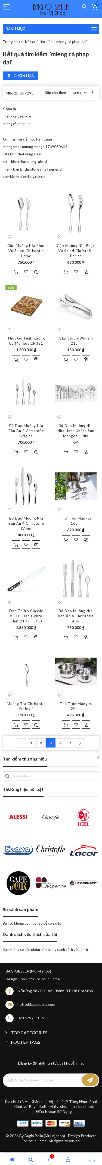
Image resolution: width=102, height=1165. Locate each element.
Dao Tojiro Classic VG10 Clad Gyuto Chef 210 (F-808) (26, 616)
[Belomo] (18, 850)
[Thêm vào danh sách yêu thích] (26, 272)
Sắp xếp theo (55, 92)
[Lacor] (84, 850)
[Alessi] (18, 817)
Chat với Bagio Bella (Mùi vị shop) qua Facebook (54, 1106)
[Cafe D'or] (18, 883)
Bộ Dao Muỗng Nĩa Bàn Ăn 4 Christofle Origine (26, 430)
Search (84, 7)
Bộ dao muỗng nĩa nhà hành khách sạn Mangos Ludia (75, 430)
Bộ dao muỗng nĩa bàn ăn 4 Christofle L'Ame (26, 523)
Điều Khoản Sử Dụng (54, 1111)
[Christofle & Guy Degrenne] (51, 850)
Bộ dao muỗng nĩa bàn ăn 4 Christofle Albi (76, 616)
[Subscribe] (90, 1080)
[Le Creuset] (84, 883)
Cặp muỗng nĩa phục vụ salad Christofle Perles (76, 250)
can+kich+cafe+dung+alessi (24, 176)
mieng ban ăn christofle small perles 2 (32, 169)
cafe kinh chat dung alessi (22, 154)
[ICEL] (84, 817)
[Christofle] (51, 817)
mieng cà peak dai (17, 116)
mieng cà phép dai (17, 124)
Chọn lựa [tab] (24, 75)
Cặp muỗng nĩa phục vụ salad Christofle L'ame (26, 250)
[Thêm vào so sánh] (36, 272)
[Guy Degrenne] (51, 883)
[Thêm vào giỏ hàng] (16, 272)
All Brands (97, 758)
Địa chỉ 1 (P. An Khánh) (24, 1101)
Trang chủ (11, 41)
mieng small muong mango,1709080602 (35, 147)
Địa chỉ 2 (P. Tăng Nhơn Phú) (73, 1101)
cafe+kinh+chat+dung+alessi (25, 161)
